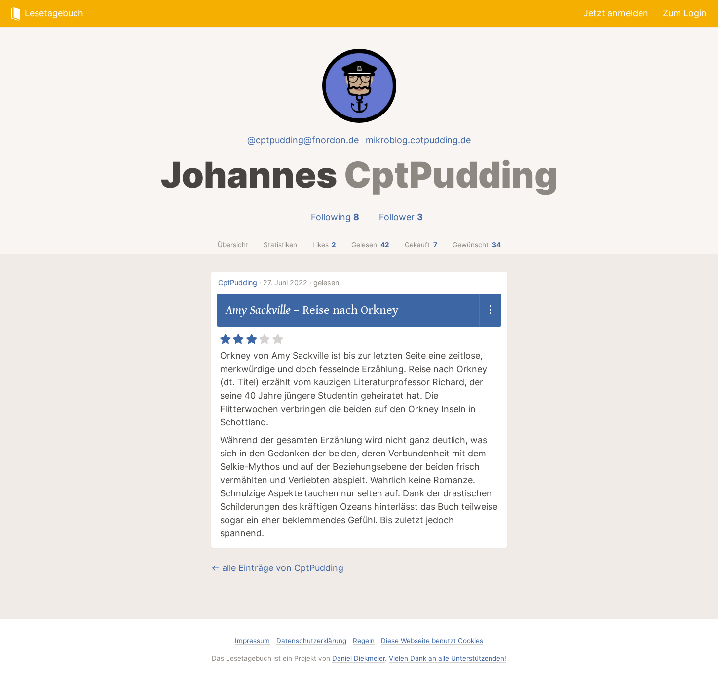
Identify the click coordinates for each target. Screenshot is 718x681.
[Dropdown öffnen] (490, 310)
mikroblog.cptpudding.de (418, 140)
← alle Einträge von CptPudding (277, 568)
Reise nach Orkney (350, 310)
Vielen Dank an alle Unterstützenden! (447, 658)
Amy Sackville (258, 310)
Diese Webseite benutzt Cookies (432, 640)
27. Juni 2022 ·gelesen (301, 282)
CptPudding (237, 282)
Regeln (364, 640)
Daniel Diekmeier (358, 658)
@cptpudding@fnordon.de (303, 140)
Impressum (252, 640)
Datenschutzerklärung (311, 640)
